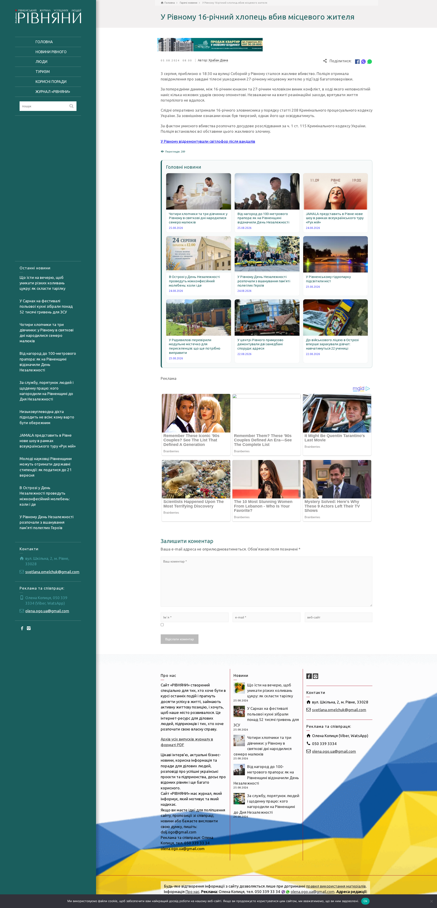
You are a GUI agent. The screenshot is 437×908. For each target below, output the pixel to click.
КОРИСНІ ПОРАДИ (51, 82)
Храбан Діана (218, 60)
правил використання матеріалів (336, 886)
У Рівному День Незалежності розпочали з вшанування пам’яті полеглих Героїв (47, 522)
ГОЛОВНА (44, 42)
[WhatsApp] (369, 61)
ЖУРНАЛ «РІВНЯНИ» (53, 92)
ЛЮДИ (41, 62)
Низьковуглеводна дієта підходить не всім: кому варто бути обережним (47, 417)
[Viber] (363, 61)
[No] (431, 901)
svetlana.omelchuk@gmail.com (52, 572)
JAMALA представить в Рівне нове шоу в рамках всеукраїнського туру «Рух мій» (48, 440)
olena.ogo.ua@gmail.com (47, 611)
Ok (365, 901)
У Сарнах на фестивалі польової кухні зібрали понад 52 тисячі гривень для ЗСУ (46, 306)
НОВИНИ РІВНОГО (51, 52)
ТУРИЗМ (43, 72)
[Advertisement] (48, 188)
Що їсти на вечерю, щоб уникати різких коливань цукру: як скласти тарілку (42, 283)
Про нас (192, 891)
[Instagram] (28, 628)
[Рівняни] (48, 15)
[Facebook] (22, 628)
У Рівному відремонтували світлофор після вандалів (208, 141)
